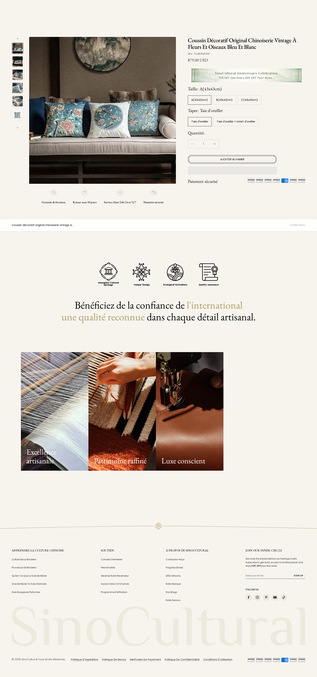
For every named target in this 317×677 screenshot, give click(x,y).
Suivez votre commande (115, 583)
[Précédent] (17, 39)
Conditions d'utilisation (217, 659)
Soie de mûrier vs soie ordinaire (29, 583)
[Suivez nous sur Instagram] (257, 597)
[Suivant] (17, 128)
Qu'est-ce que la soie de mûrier (29, 575)
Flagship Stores (174, 567)
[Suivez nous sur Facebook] (249, 597)
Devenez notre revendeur (115, 575)
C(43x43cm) (249, 100)
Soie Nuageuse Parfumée (26, 592)
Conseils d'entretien (112, 559)
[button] (232, 170)
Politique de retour (114, 659)
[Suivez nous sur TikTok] (284, 597)
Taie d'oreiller (199, 121)
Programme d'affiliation (114, 592)
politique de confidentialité (182, 659)
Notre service (173, 600)
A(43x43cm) (199, 100)
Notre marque (173, 583)
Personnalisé (108, 567)
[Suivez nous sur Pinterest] (266, 597)
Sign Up (298, 575)
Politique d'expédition (84, 659)
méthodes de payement (145, 659)
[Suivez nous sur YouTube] (275, 597)
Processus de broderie (24, 567)
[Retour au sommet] (307, 641)
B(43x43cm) (224, 100)
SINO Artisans (173, 575)
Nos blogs (171, 592)
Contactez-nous (175, 559)
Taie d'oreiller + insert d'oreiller (236, 121)
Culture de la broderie (24, 559)
